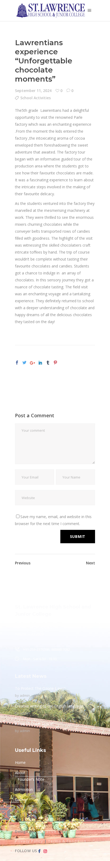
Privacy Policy (29, 841)
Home (20, 762)
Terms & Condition (67, 841)
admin (25, 695)
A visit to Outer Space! (34, 723)
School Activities (35, 97)
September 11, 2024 (33, 90)
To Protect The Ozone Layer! (40, 688)
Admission (24, 789)
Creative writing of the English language (49, 706)
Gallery (21, 799)
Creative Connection (60, 831)
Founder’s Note (31, 779)
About (20, 772)
